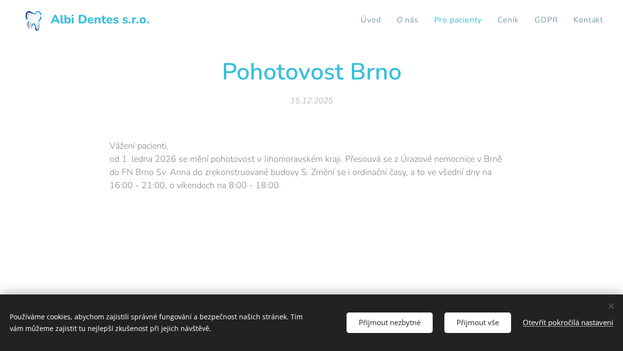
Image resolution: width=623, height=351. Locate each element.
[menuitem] (373, 20)
